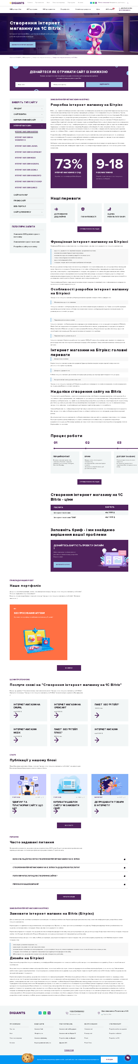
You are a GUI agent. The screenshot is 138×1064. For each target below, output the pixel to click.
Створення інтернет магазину (41, 57)
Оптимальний (88, 1029)
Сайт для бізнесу (22, 212)
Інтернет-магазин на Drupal (27, 164)
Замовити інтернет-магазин (22, 45)
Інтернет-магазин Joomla (26, 170)
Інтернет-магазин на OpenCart (28, 152)
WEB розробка (15, 9)
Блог (48, 2)
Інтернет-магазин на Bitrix (26, 132)
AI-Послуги (109, 9)
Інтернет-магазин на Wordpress (24, 138)
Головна (29, 2)
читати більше (69, 897)
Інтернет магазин (22, 126)
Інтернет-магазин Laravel (26, 146)
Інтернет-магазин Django (26, 188)
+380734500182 (77, 1012)
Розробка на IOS (114, 1038)
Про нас (12, 1029)
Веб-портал (20, 206)
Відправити (104, 84)
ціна (42, 1043)
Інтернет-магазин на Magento (28, 175)
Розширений (88, 1033)
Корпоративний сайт (25, 120)
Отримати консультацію (89, 229)
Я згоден (109, 1059)
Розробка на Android (115, 1033)
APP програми (32, 9)
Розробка (67, 1038)
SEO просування (49, 9)
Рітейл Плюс (88, 1043)
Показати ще (69, 1050)
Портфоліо (65, 9)
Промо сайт (20, 201)
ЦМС (63, 1043)
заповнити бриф (63, 564)
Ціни (98, 9)
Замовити (38, 1029)
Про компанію (39, 2)
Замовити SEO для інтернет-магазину (27, 235)
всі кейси (68, 668)
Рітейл (86, 1038)
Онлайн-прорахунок (83, 9)
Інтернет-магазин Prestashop (28, 182)
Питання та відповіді (59, 2)
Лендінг (18, 109)
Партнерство (71, 2)
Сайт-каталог (21, 195)
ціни (38, 1033)
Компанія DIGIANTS (15, 57)
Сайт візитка (20, 114)
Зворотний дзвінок (124, 10)
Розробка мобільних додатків (118, 1029)
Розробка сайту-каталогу (25, 246)
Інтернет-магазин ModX (25, 158)
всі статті (69, 825)
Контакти (80, 2)
